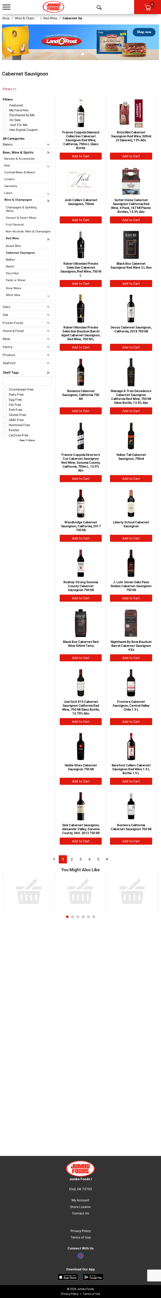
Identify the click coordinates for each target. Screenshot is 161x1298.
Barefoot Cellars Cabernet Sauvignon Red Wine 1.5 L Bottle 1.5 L (131, 769)
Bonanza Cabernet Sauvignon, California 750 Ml (80, 395)
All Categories (14, 138)
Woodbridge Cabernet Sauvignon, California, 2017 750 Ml (81, 526)
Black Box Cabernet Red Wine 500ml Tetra (80, 644)
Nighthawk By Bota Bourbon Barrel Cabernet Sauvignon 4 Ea (131, 646)
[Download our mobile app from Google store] (93, 1277)
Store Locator (80, 1207)
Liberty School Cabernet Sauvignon (131, 524)
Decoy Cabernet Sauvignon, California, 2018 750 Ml (131, 329)
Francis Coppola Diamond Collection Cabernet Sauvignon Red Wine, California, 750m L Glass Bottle (80, 140)
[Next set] (107, 859)
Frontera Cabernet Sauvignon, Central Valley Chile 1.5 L (131, 705)
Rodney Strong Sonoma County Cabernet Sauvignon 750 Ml (80, 586)
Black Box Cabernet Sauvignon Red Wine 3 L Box (131, 265)
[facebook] (80, 1257)
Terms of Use (80, 1237)
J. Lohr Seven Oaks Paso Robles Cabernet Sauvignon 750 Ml (131, 586)
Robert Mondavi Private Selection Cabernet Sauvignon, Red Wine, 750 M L (80, 269)
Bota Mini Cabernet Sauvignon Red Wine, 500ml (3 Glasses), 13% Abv (131, 136)
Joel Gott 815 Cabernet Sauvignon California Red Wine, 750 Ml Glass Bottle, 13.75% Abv (81, 707)
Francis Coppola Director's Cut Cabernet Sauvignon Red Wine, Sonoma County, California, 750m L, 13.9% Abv (80, 462)
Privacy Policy (80, 1231)
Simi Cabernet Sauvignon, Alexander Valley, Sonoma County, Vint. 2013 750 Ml (81, 829)
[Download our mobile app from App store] (68, 1277)
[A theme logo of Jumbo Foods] (53, 7)
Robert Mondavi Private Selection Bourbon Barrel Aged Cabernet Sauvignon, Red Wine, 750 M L (80, 333)
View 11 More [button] (27, 440)
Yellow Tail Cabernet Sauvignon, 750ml (131, 457)
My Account (80, 1200)
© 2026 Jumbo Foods (80, 1289)
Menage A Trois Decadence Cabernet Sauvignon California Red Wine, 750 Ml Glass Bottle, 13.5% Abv (131, 397)
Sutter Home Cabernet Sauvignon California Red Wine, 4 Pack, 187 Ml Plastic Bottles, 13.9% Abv (131, 206)
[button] (80, 42)
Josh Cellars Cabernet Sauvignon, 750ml (80, 202)
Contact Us (80, 1213)
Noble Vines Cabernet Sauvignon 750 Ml (81, 767)
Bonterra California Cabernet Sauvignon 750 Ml (131, 827)
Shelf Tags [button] (11, 372)
